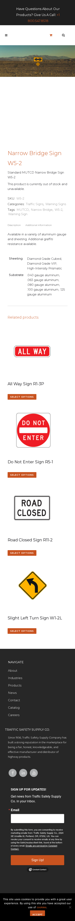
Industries (15, 678)
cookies (41, 907)
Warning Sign (17, 214)
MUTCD (23, 210)
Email (15, 810)
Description (14, 225)
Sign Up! (37, 860)
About (12, 670)
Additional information (38, 225)
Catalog (14, 707)
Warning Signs (55, 204)
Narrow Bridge (42, 210)
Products (14, 685)
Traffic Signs (34, 204)
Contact (14, 700)
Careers (13, 715)
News (12, 693)
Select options (22, 396)
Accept (37, 914)
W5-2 (58, 210)
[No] (70, 907)
